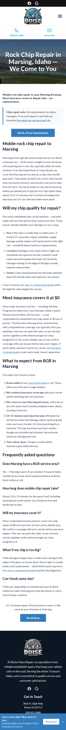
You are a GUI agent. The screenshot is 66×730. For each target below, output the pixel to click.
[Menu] (59, 16)
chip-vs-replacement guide (39, 284)
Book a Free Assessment (33, 133)
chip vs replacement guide (21, 570)
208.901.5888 (33, 712)
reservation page (37, 382)
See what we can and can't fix (33, 120)
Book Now (33, 618)
